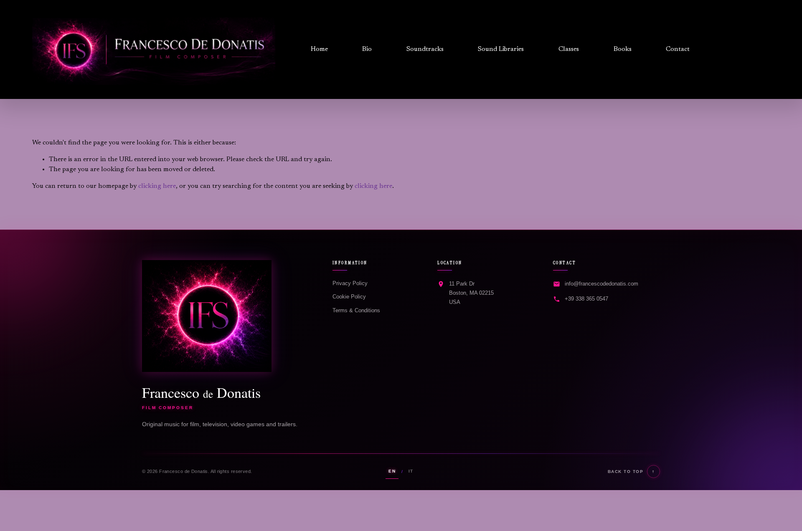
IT (411, 471)
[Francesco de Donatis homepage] (207, 316)
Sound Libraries (501, 49)
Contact (678, 49)
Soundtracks (425, 49)
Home (319, 49)
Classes (568, 49)
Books (623, 49)
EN (392, 471)
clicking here (157, 186)
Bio (367, 49)
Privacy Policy (350, 283)
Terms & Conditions (356, 310)
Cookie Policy (349, 296)
